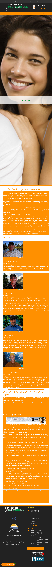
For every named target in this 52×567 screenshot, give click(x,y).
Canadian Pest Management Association (26, 407)
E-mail (12, 263)
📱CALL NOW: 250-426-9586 (8, 564)
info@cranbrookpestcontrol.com (38, 528)
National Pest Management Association (16, 407)
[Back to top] (50, 562)
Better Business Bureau (32, 399)
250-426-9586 (41, 8)
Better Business (7, 406)
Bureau (7, 407)
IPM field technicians (21, 217)
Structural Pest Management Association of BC (35, 407)
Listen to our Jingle (36, 548)
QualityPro (44, 406)
